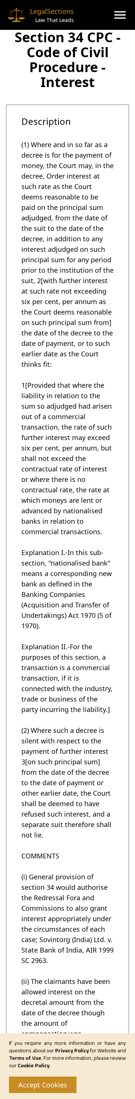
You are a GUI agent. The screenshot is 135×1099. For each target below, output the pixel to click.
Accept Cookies (42, 1084)
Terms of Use (25, 1058)
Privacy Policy (72, 1050)
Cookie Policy (34, 1065)
